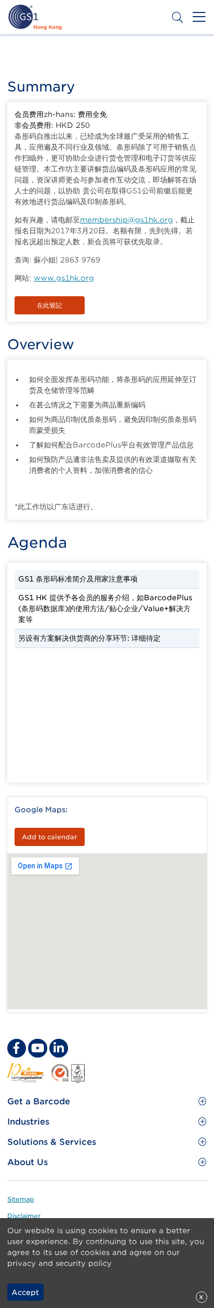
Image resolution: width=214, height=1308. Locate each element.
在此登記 (49, 305)
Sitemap (20, 1199)
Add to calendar (49, 837)
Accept (25, 1292)
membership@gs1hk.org (126, 220)
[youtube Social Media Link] (37, 1048)
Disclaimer (24, 1216)
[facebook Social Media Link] (16, 1048)
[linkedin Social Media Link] (58, 1048)
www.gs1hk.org (64, 278)
